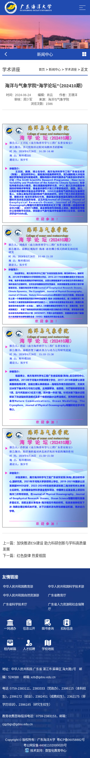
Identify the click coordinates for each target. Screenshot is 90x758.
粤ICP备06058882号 (71, 740)
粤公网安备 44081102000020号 (45, 745)
